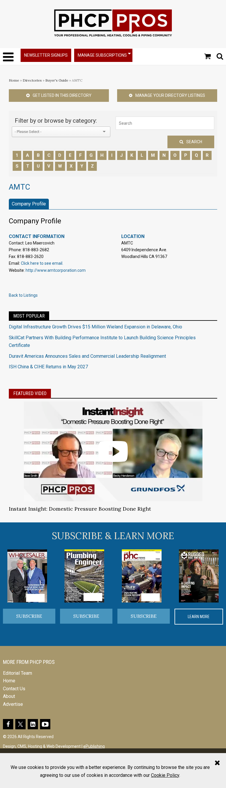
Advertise (13, 704)
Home (14, 80)
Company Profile (29, 204)
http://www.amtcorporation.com (56, 270)
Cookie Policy (165, 775)
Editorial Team (17, 673)
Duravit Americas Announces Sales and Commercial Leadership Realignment (87, 356)
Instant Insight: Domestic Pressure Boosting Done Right (80, 508)
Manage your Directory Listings (170, 95)
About (9, 696)
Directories (32, 80)
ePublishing (94, 746)
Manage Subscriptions (102, 55)
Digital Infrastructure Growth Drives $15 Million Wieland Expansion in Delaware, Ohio (95, 327)
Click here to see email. (42, 263)
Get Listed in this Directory (62, 95)
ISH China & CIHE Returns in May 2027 (48, 366)
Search (194, 141)
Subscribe (29, 616)
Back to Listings (23, 295)
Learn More (199, 616)
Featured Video (29, 393)
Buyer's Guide (56, 80)
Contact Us (14, 688)
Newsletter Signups (46, 55)
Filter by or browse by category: (56, 120)
